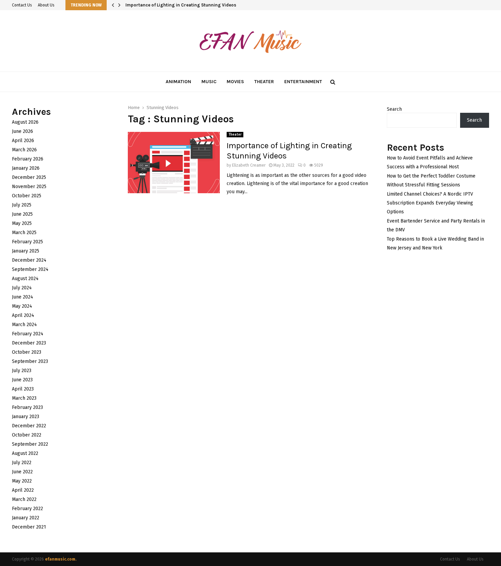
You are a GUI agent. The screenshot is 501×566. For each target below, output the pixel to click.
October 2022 (26, 435)
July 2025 (21, 205)
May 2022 (22, 481)
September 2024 (30, 269)
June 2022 (22, 472)
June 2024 (22, 297)
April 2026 (23, 140)
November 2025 (29, 186)
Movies (235, 82)
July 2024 (22, 288)
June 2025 (22, 214)
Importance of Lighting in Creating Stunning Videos (181, 4)
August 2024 (25, 278)
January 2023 (25, 416)
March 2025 (24, 232)
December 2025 (29, 177)
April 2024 (23, 315)
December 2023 (29, 343)
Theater (264, 82)
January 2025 (25, 251)
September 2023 (30, 361)
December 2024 (29, 260)
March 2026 (24, 150)
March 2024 (24, 324)
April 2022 (23, 490)
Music (208, 82)
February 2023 (27, 407)
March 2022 (24, 499)
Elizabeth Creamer (248, 165)
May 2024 (22, 306)
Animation (178, 82)
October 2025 (26, 196)
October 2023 (26, 352)
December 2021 (29, 527)
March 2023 (24, 398)
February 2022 (27, 508)
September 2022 (30, 444)
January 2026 (26, 168)
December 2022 (29, 426)
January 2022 (25, 518)
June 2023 (22, 380)
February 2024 (27, 334)
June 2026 (22, 131)
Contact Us (22, 5)
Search (394, 109)
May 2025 (22, 223)
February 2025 (27, 242)
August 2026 (25, 122)
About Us (46, 5)
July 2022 (21, 462)
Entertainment (303, 82)
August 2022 (25, 453)
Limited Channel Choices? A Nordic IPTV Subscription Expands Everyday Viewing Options (430, 203)
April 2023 (23, 389)
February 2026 (27, 159)
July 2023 (21, 370)
